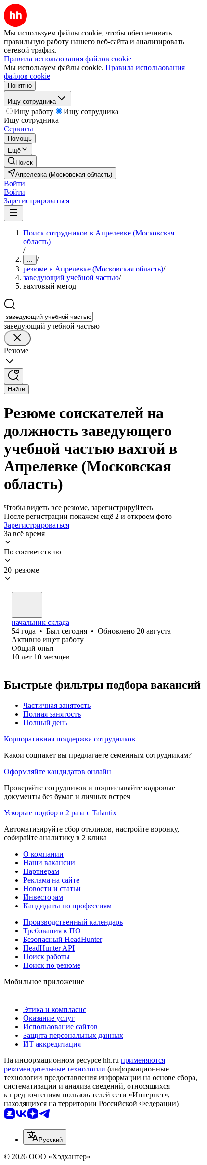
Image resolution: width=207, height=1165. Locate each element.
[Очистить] (17, 338)
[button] (14, 183)
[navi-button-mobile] (13, 213)
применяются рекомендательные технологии (84, 1064)
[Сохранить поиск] (13, 376)
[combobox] (48, 317)
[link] (20, 161)
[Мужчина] (27, 605)
